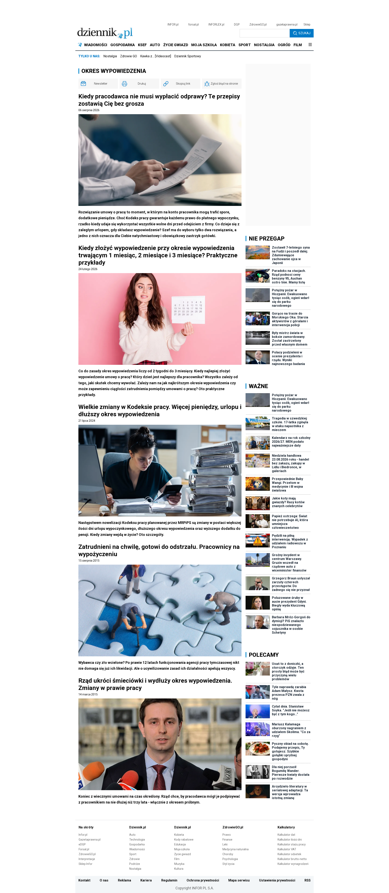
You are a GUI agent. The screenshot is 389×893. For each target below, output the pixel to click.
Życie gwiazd (182, 854)
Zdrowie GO (128, 56)
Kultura (178, 868)
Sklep (307, 24)
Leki (225, 844)
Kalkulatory (286, 827)
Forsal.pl (84, 849)
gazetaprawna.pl (286, 24)
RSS (308, 880)
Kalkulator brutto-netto (292, 859)
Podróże (134, 863)
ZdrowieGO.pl (258, 24)
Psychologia (230, 859)
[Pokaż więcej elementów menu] (310, 44)
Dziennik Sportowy (187, 56)
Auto (132, 834)
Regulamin (169, 880)
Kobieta (179, 834)
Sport (132, 854)
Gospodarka (137, 844)
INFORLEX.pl (216, 24)
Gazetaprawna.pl (89, 839)
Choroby (227, 854)
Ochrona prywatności (203, 880)
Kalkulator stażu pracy (292, 844)
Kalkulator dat (286, 834)
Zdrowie (134, 859)
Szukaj (304, 33)
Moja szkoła (182, 849)
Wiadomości (137, 849)
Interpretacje (87, 859)
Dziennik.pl (137, 827)
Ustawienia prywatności (277, 880)
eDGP (82, 844)
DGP (237, 24)
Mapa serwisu (239, 880)
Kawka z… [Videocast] (155, 56)
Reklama (124, 880)
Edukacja (180, 844)
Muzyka (179, 863)
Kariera (146, 880)
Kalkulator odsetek (289, 854)
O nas (104, 880)
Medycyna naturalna (235, 849)
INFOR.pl (173, 24)
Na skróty (86, 827)
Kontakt (84, 880)
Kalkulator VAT (287, 849)
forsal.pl (193, 24)
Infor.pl (83, 834)
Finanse (227, 839)
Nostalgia (110, 56)
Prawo (226, 834)
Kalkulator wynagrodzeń (293, 863)
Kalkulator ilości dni (290, 839)
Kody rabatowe (183, 839)
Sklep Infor (85, 863)
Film (177, 859)
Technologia (137, 839)
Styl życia (228, 863)
